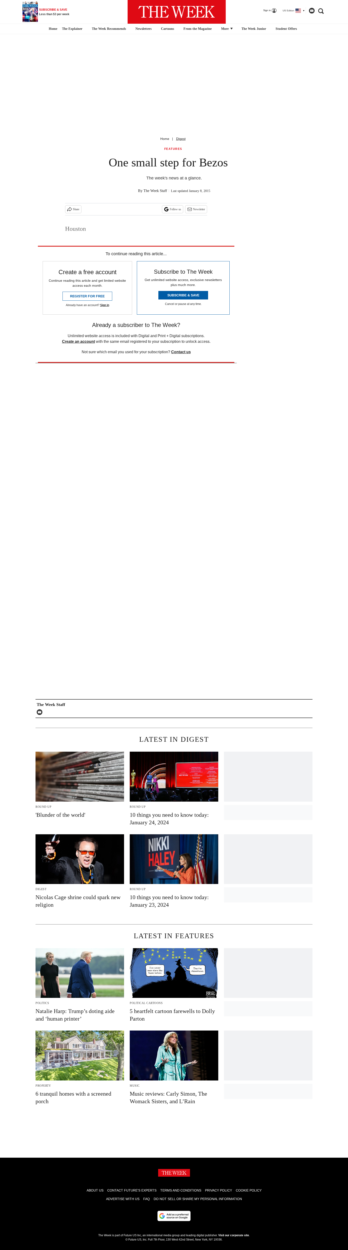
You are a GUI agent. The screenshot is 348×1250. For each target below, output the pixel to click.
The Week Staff (155, 191)
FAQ (146, 1199)
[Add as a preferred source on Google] (174, 1216)
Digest (181, 139)
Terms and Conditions (180, 1190)
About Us (95, 1190)
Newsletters (143, 29)
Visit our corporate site (233, 1235)
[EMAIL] (41, 712)
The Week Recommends (109, 29)
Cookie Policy (249, 1190)
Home (164, 139)
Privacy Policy (218, 1190)
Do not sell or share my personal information (198, 1199)
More (225, 29)
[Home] (52, 29)
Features (173, 149)
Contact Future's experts (131, 1190)
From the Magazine (197, 29)
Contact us (181, 352)
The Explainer (72, 29)
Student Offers (286, 29)
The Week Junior (253, 29)
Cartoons (167, 29)
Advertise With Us (122, 1199)
